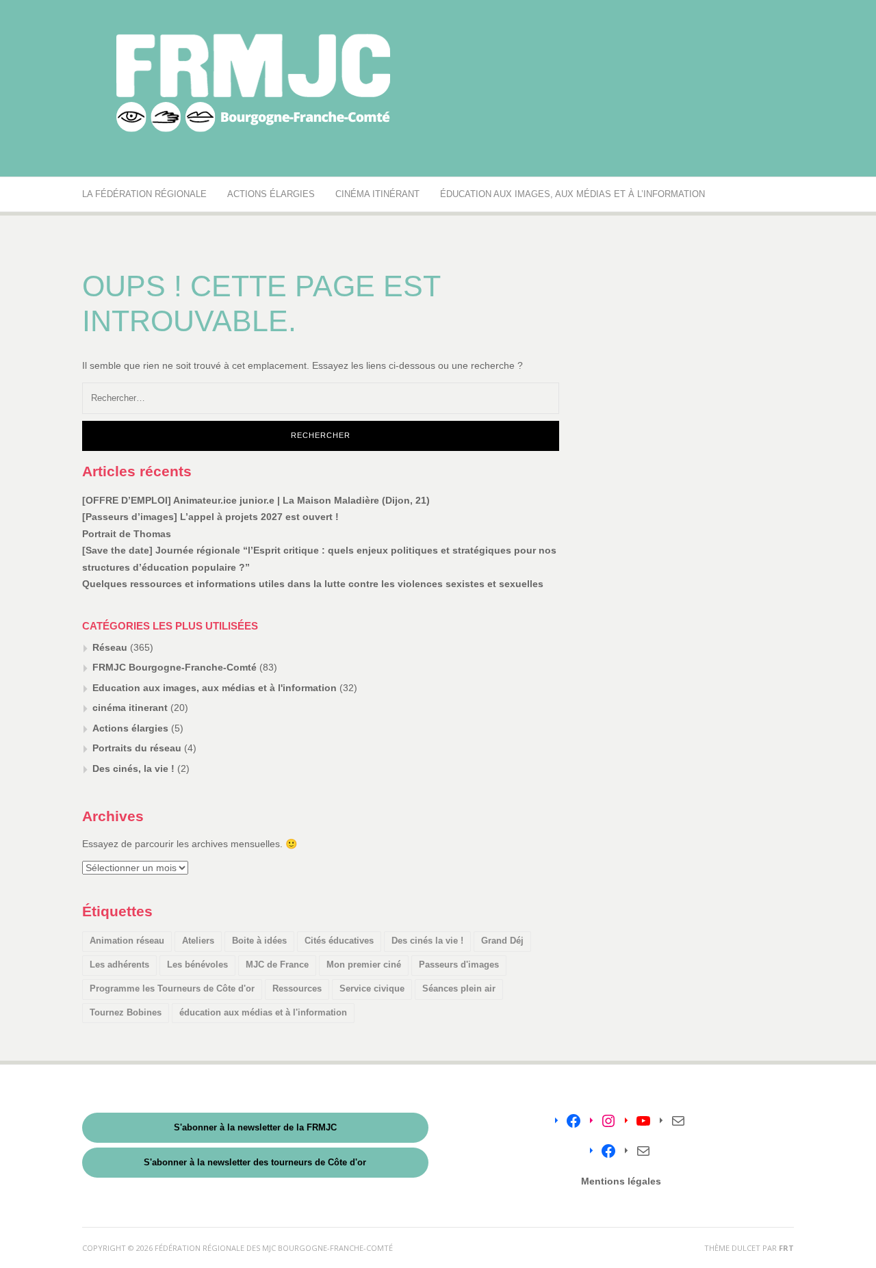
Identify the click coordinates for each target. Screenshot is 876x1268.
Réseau (109, 647)
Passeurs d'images (459, 964)
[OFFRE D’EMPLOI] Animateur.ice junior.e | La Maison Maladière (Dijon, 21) (256, 500)
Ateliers (198, 940)
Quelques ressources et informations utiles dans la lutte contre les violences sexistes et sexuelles (312, 583)
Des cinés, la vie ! (133, 768)
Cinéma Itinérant (377, 194)
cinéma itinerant (130, 707)
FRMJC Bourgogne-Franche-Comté (174, 667)
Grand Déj (502, 940)
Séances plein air (458, 988)
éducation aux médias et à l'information (263, 1012)
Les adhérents (119, 964)
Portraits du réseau (136, 747)
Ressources (297, 988)
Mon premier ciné (363, 964)
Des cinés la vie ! (427, 940)
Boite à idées (259, 940)
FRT (786, 1248)
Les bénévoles (197, 964)
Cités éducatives (339, 940)
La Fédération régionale (144, 194)
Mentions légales (621, 1181)
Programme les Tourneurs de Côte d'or (172, 988)
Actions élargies (271, 194)
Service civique (371, 988)
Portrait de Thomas (126, 533)
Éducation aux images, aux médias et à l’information (572, 194)
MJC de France (277, 964)
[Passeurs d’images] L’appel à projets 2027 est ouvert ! (210, 516)
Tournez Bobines (126, 1012)
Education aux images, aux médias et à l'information (214, 687)
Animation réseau (127, 940)
